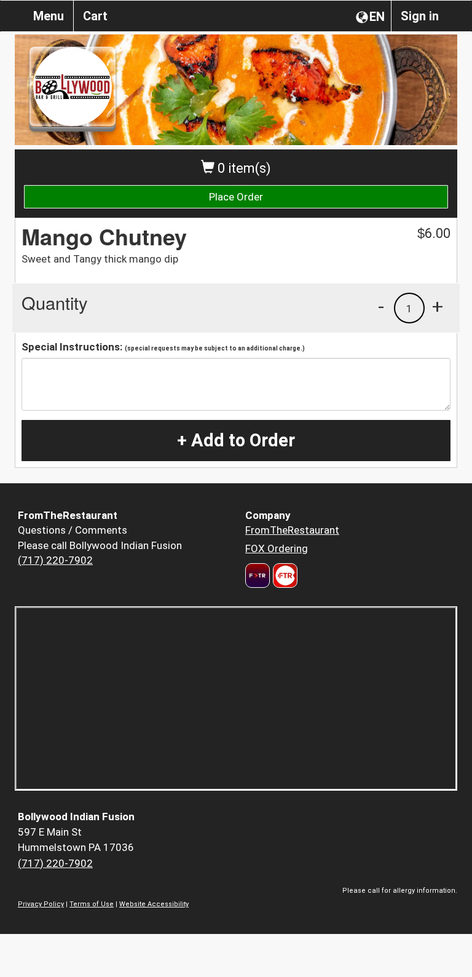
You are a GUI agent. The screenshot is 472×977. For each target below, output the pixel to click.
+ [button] (437, 306)
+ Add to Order (236, 440)
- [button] (381, 306)
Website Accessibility (154, 904)
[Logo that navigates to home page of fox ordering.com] (283, 575)
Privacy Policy (41, 904)
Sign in (420, 16)
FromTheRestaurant (292, 530)
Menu (48, 16)
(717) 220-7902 (55, 560)
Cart (95, 16)
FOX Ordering (276, 548)
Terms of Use (91, 904)
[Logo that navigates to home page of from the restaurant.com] (257, 575)
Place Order (236, 197)
